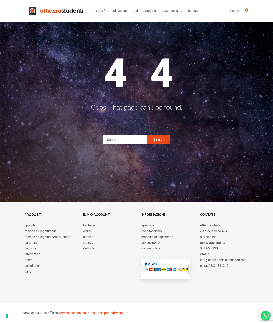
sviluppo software (110, 313)
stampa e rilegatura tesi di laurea (47, 237)
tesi (135, 11)
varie (28, 271)
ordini (87, 231)
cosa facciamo (172, 11)
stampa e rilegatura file (41, 231)
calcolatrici (32, 266)
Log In (234, 11)
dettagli (88, 248)
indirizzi (88, 243)
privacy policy (151, 243)
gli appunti (120, 11)
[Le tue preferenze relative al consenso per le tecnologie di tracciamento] (7, 316)
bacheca (89, 225)
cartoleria (149, 11)
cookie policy (150, 248)
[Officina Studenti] (56, 11)
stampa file (100, 11)
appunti (30, 225)
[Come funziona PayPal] (165, 275)
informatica (32, 254)
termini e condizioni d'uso (77, 313)
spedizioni (148, 225)
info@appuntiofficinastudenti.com (223, 260)
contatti (193, 11)
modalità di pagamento (157, 237)
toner (28, 260)
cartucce (30, 248)
